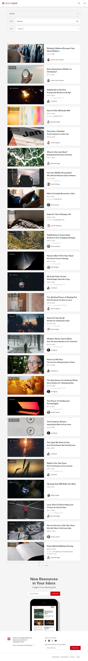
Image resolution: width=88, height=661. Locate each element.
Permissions (65, 657)
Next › (47, 565)
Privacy (72, 657)
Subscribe (55, 593)
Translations (56, 657)
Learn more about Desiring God (23, 645)
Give (78, 657)
